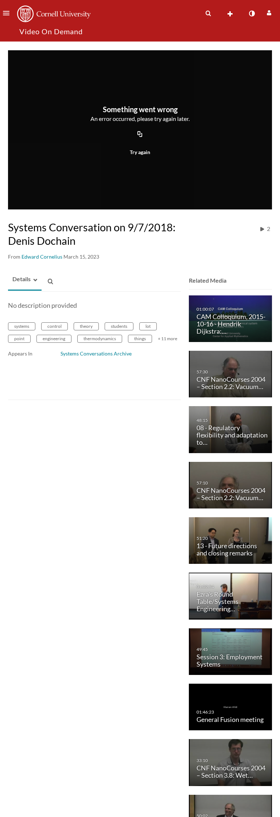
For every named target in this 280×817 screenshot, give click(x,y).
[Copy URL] (140, 134)
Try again (140, 152)
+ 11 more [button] (167, 338)
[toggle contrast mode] (251, 13)
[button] (8, 13)
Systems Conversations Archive (96, 353)
